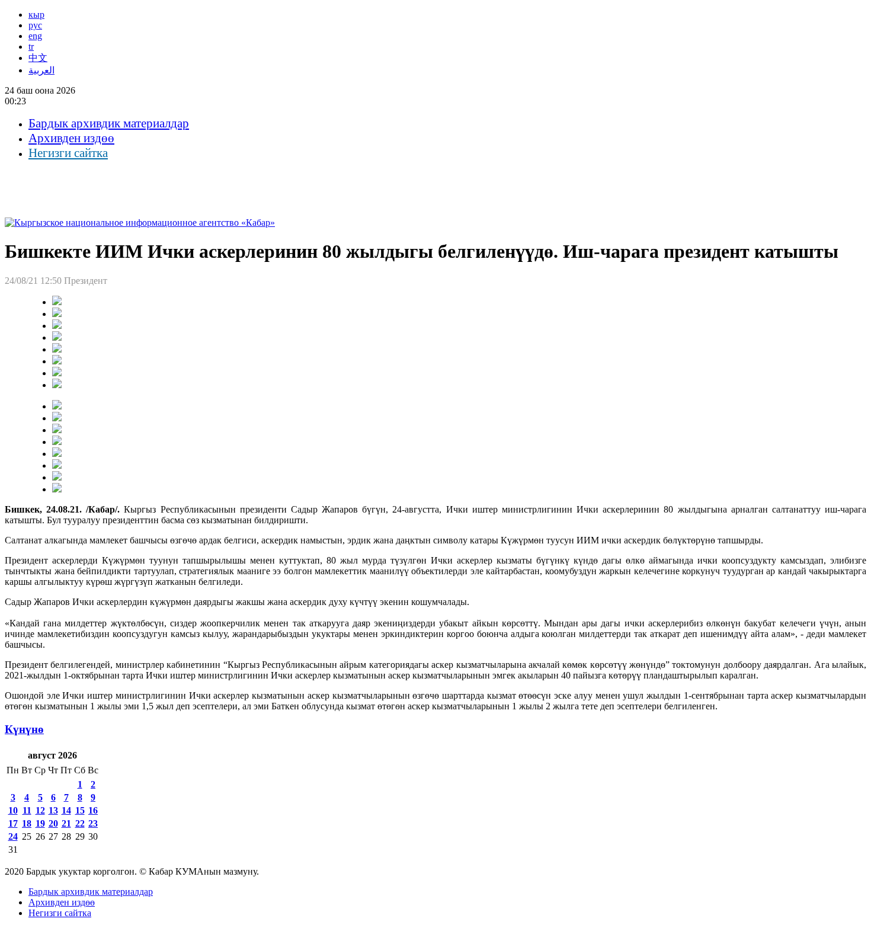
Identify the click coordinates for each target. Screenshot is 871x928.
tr (31, 46)
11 (27, 810)
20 (53, 823)
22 (80, 823)
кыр (36, 14)
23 (93, 823)
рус (35, 25)
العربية (41, 70)
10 (13, 810)
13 (53, 810)
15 (80, 810)
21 (66, 823)
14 (66, 810)
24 (13, 836)
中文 (37, 58)
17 (13, 823)
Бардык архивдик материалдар (108, 123)
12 (40, 810)
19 (40, 823)
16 (93, 810)
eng (35, 36)
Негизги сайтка (68, 153)
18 (26, 823)
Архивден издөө (71, 138)
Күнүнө (24, 729)
